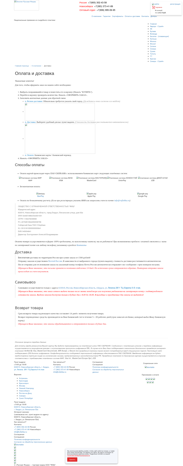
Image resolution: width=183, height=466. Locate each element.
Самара (22, 395)
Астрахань (23, 378)
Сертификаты (117, 16)
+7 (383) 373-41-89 (61, 369)
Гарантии (107, 16)
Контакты (145, 16)
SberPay (40, 196)
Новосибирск (24, 390)
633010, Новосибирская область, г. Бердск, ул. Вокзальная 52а (27, 408)
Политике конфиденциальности (78, 455)
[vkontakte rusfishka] (150, 367)
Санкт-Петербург (26, 398)
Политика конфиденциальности (105, 367)
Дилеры (154, 16)
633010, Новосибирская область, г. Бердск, (31, 367)
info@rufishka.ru (59, 372)
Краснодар (23, 380)
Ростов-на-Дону (25, 393)
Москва (22, 385)
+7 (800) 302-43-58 (61, 367)
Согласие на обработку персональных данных (33, 442)
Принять (72, 459)
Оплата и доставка (132, 16)
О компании (96, 16)
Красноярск (24, 383)
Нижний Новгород (26, 388)
